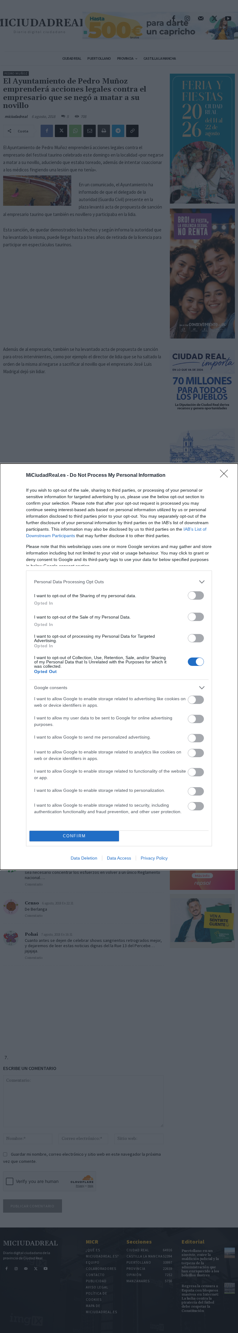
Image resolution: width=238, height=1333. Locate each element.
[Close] (226, 475)
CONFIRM (74, 836)
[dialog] (119, 667)
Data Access (119, 858)
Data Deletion (84, 858)
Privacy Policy (154, 858)
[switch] (196, 595)
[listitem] (119, 582)
